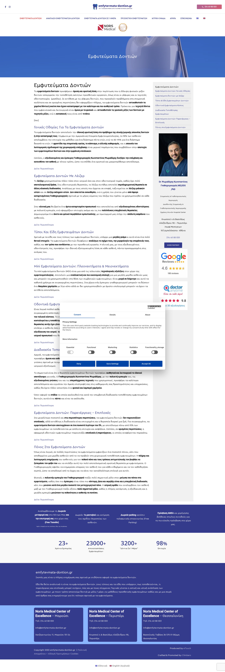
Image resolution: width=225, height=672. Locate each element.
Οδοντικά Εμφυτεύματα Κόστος (169, 105)
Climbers (186, 655)
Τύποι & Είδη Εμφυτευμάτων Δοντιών (172, 101)
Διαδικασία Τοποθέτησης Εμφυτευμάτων (166, 112)
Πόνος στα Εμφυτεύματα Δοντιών (170, 127)
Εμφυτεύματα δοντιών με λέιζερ (169, 96)
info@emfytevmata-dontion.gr (50, 628)
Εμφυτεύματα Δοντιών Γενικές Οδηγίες (172, 91)
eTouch (187, 648)
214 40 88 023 (154, 621)
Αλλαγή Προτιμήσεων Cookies (63, 654)
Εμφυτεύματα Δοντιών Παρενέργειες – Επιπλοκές (172, 121)
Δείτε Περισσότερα (44, 169)
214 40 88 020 (173, 237)
